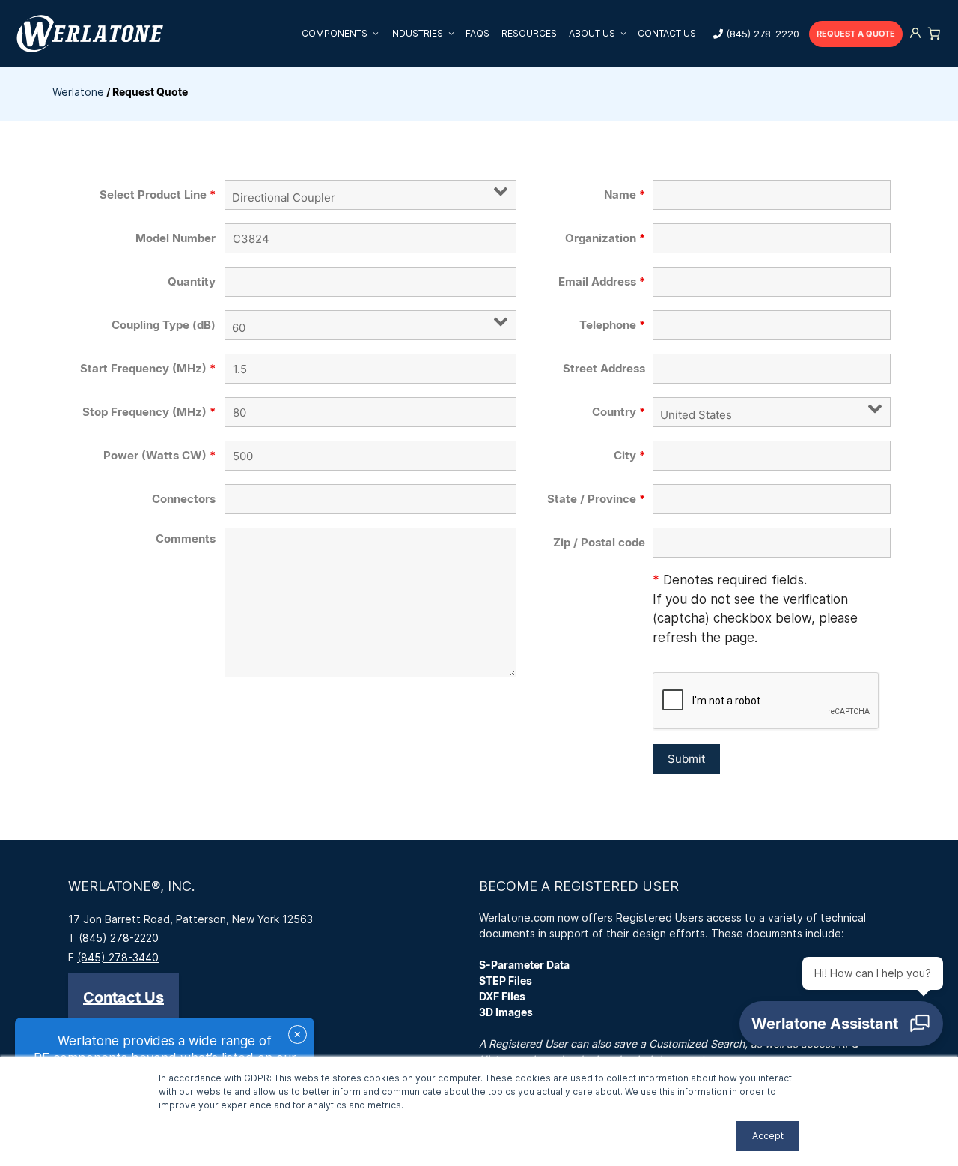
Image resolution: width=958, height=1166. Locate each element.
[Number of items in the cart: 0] (934, 33)
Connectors (184, 499)
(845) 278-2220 (762, 34)
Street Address (604, 368)
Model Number (175, 238)
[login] (915, 34)
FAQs (477, 33)
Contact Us (667, 33)
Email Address (601, 281)
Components (334, 33)
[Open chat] (841, 1023)
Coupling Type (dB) (164, 325)
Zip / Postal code (599, 542)
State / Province (596, 499)
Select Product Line (158, 194)
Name (624, 194)
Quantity (192, 281)
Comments (186, 538)
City (629, 455)
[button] (123, 997)
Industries (416, 33)
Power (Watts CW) (159, 455)
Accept (768, 1135)
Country (618, 412)
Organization (605, 238)
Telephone (612, 325)
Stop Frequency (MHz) (149, 412)
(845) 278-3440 (118, 957)
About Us (592, 33)
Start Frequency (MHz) (148, 368)
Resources (529, 33)
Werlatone (78, 91)
